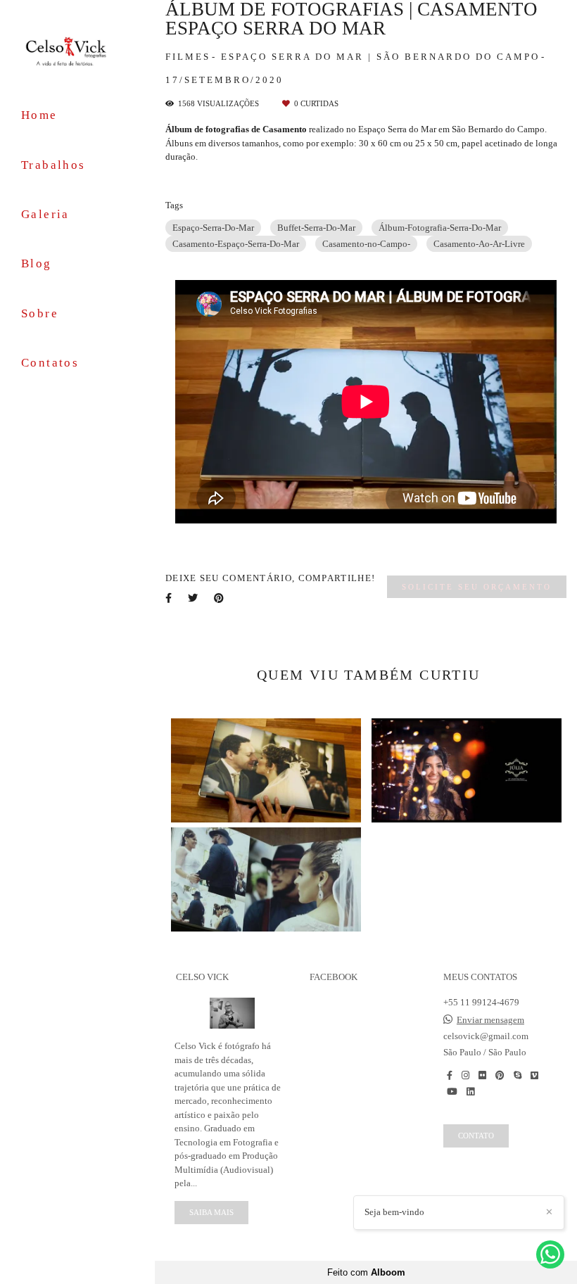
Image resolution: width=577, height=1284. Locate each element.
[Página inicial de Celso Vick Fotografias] (77, 50)
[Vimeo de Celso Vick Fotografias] (534, 1075)
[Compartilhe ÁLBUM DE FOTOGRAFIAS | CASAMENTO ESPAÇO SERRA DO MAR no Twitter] (194, 598)
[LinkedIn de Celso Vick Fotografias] (470, 1091)
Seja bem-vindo (394, 1212)
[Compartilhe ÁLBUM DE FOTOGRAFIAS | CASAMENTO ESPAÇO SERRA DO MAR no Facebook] (169, 598)
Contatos (50, 362)
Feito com (366, 1272)
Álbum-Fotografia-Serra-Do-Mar (440, 227)
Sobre (39, 313)
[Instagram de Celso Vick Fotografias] (465, 1075)
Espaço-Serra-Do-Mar (213, 227)
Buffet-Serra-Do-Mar (316, 227)
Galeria (45, 214)
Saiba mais (211, 1212)
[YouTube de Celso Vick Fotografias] (452, 1091)
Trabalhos (53, 165)
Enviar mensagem (490, 1019)
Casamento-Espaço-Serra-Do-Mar (235, 244)
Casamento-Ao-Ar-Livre (479, 244)
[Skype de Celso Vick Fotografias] (517, 1075)
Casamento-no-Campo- (366, 244)
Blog (36, 263)
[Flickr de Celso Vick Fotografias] (482, 1075)
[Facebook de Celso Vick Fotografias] (449, 1075)
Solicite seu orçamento (477, 587)
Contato (476, 1135)
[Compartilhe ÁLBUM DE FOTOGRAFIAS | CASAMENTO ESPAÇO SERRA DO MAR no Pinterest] (220, 598)
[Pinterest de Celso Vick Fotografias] (500, 1075)
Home (39, 115)
